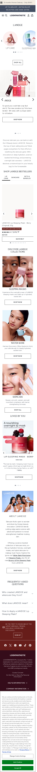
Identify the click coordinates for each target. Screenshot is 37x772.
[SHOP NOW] (17, 501)
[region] (17, 731)
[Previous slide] (2, 99)
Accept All (17, 768)
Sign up (18, 635)
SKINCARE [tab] (15, 177)
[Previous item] (1, 41)
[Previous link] (3, 453)
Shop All (17, 62)
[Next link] (31, 453)
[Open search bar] (6, 15)
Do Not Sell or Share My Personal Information (17, 676)
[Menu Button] (2, 15)
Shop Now (18, 119)
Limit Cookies (17, 762)
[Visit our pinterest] (30, 645)
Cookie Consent (17, 673)
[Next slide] (33, 99)
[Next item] (33, 41)
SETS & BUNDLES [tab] (27, 177)
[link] (28, 15)
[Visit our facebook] (5, 645)
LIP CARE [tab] (6, 177)
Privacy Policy (24, 750)
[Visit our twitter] (10, 645)
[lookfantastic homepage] (17, 15)
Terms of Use (6, 752)
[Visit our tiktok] (25, 645)
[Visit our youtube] (20, 645)
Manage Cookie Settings (18, 756)
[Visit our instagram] (15, 645)
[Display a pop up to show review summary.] (18, 232)
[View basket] (32, 15)
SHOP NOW (18, 570)
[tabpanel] (17, 213)
